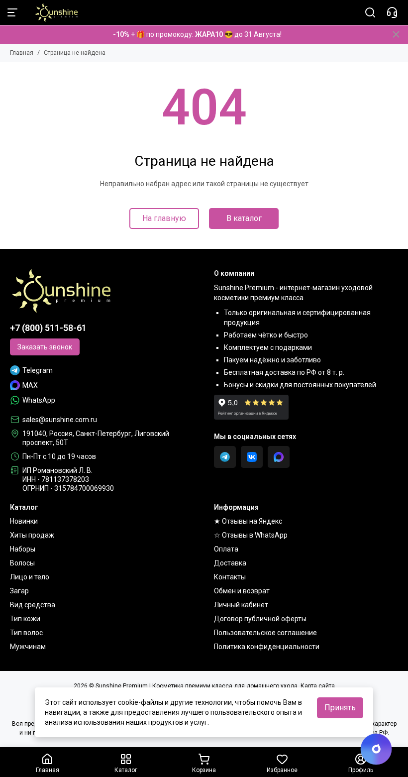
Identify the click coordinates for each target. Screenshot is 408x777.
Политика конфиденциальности (266, 647)
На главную (164, 218)
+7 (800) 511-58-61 (48, 328)
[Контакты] (392, 12)
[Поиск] (370, 12)
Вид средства (32, 605)
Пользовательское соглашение (265, 633)
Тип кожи (25, 619)
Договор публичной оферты (260, 619)
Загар (19, 591)
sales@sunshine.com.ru (59, 420)
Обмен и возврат (242, 591)
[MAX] (279, 457)
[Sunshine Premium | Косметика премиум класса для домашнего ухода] (51, 12)
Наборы (22, 549)
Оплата (226, 549)
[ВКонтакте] (252, 457)
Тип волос (26, 633)
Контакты (230, 577)
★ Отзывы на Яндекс (248, 521)
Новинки (24, 521)
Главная (21, 52)
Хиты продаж (32, 535)
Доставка (230, 563)
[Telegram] (225, 457)
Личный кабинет (241, 605)
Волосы (22, 563)
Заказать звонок (44, 347)
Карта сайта (318, 685)
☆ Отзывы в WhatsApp (251, 535)
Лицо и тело (29, 577)
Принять (340, 707)
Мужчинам (28, 647)
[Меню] (12, 12)
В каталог (244, 218)
